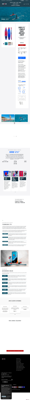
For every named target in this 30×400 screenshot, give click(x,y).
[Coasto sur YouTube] (5, 381)
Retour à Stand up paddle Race (15, 350)
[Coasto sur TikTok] (7, 381)
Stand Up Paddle (13, 2)
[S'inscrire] (11, 379)
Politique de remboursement (20, 363)
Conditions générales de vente (20, 366)
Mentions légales (18, 361)
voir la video (8, 132)
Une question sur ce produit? (22, 99)
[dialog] (6, 391)
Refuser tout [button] (8, 396)
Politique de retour (18, 362)
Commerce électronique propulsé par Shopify (15, 389)
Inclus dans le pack (22, 96)
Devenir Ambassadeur (9, 0)
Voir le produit (5, 344)
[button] (14, 122)
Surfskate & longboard (15, 5)
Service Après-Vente (18, 370)
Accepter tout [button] (4, 396)
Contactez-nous (3, 0)
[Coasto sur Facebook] (4, 381)
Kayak (17, 2)
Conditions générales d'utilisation (20, 367)
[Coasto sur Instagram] (3, 381)
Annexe (20, 2)
